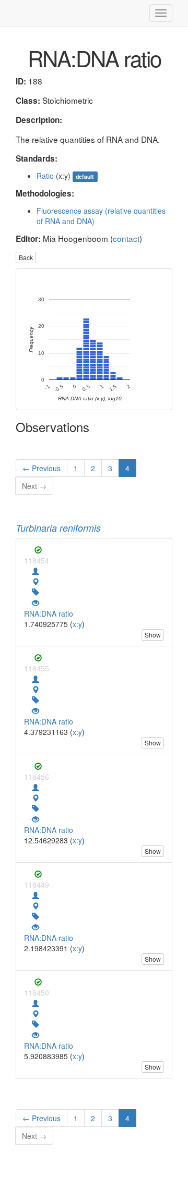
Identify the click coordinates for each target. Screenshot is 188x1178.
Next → (34, 486)
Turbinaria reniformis (58, 527)
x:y (77, 624)
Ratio (45, 175)
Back (26, 257)
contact (126, 238)
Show (153, 634)
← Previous (41, 468)
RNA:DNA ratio (48, 613)
